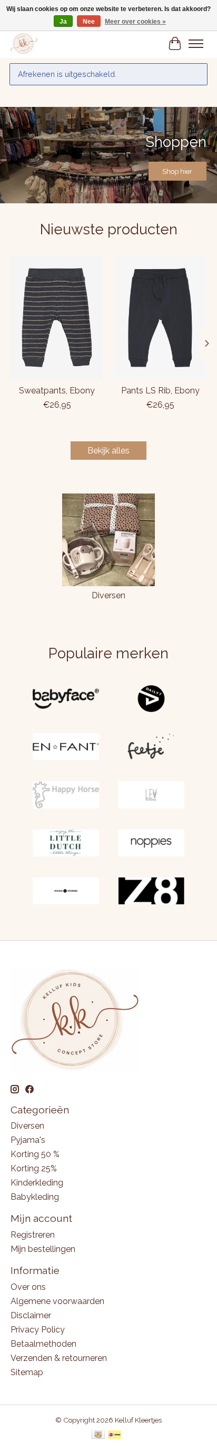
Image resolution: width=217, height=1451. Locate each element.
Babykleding (35, 1197)
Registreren (33, 1235)
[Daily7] (151, 699)
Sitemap (27, 1372)
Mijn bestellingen (43, 1249)
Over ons (28, 1287)
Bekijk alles (108, 451)
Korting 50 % (35, 1154)
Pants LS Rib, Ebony (160, 391)
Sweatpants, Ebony (57, 391)
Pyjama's (28, 1140)
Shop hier (177, 171)
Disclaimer (31, 1315)
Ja (63, 21)
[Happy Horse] (65, 795)
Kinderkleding (37, 1183)
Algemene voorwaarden (57, 1301)
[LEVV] (151, 795)
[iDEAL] (114, 1435)
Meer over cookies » (135, 21)
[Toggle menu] (195, 43)
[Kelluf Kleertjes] (24, 43)
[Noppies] (151, 844)
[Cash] (98, 1435)
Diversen (108, 595)
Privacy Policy (38, 1330)
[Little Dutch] (65, 844)
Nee (89, 21)
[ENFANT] (65, 747)
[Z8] (151, 892)
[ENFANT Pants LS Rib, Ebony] (160, 317)
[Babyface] (65, 699)
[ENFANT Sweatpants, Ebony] (57, 317)
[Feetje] (151, 747)
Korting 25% (34, 1168)
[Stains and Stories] (65, 892)
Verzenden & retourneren (59, 1358)
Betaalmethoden (43, 1344)
